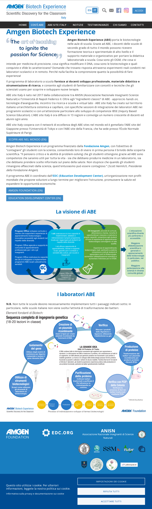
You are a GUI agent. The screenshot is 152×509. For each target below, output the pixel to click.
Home (23, 25)
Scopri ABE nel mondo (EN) (27, 139)
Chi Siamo (120, 25)
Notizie (78, 25)
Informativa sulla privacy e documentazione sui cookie (35, 493)
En (89, 10)
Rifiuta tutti (111, 491)
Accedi (139, 10)
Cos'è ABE (37, 25)
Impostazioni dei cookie (111, 481)
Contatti (137, 25)
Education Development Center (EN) (34, 198)
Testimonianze (98, 25)
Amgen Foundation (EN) (25, 190)
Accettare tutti (111, 501)
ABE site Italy (57, 25)
